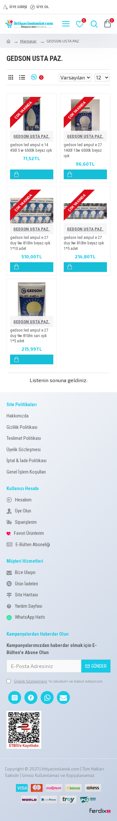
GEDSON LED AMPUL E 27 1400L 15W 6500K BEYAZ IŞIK (83, 150)
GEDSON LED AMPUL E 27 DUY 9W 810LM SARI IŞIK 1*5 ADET (29, 336)
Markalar (28, 41)
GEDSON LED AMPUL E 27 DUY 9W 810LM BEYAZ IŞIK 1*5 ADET (84, 243)
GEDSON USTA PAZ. (31, 136)
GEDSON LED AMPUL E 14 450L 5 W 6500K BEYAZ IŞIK (31, 147)
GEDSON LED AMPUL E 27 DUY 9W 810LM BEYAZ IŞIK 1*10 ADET (30, 243)
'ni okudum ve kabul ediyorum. (58, 681)
